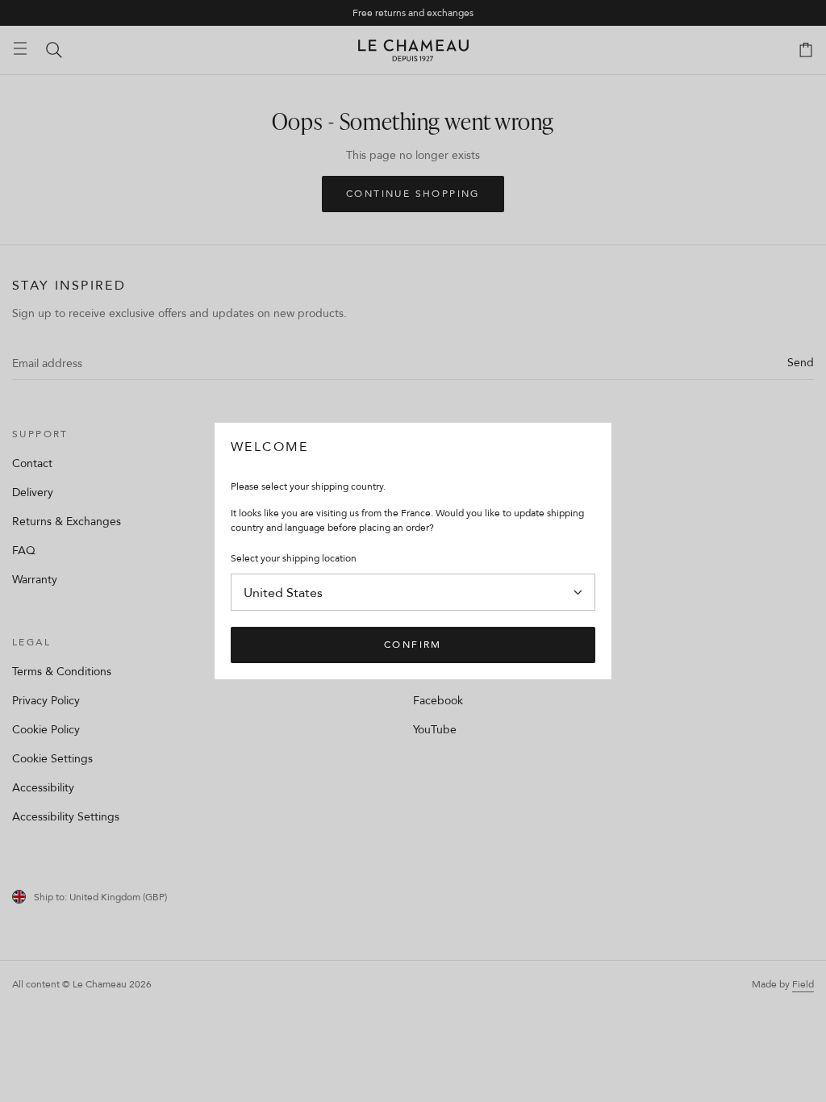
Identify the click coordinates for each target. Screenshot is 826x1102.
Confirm (413, 644)
